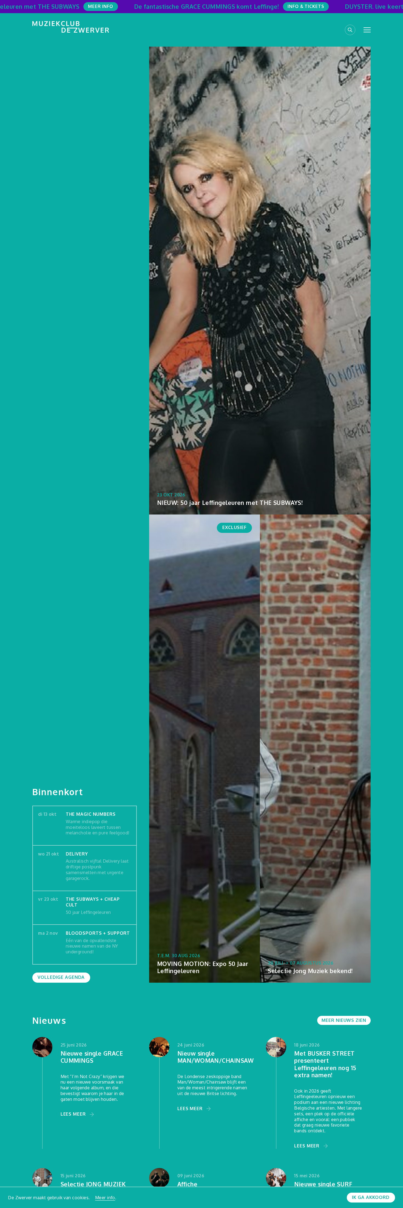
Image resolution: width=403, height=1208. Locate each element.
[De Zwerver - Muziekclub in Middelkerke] (70, 27)
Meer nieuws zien (344, 1020)
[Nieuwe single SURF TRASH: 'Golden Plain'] (276, 1178)
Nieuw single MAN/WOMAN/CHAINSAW (215, 1057)
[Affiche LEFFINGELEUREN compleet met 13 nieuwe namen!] (159, 1178)
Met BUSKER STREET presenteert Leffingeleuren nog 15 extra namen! (325, 1064)
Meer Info (100, 6)
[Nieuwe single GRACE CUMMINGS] (42, 1047)
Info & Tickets (306, 6)
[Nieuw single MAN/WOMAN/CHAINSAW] (159, 1047)
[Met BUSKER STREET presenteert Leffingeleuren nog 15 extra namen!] (276, 1047)
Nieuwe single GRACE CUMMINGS (92, 1057)
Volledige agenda (61, 977)
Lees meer (73, 1114)
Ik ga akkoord (370, 1197)
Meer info (105, 1197)
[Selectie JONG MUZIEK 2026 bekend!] (42, 1178)
